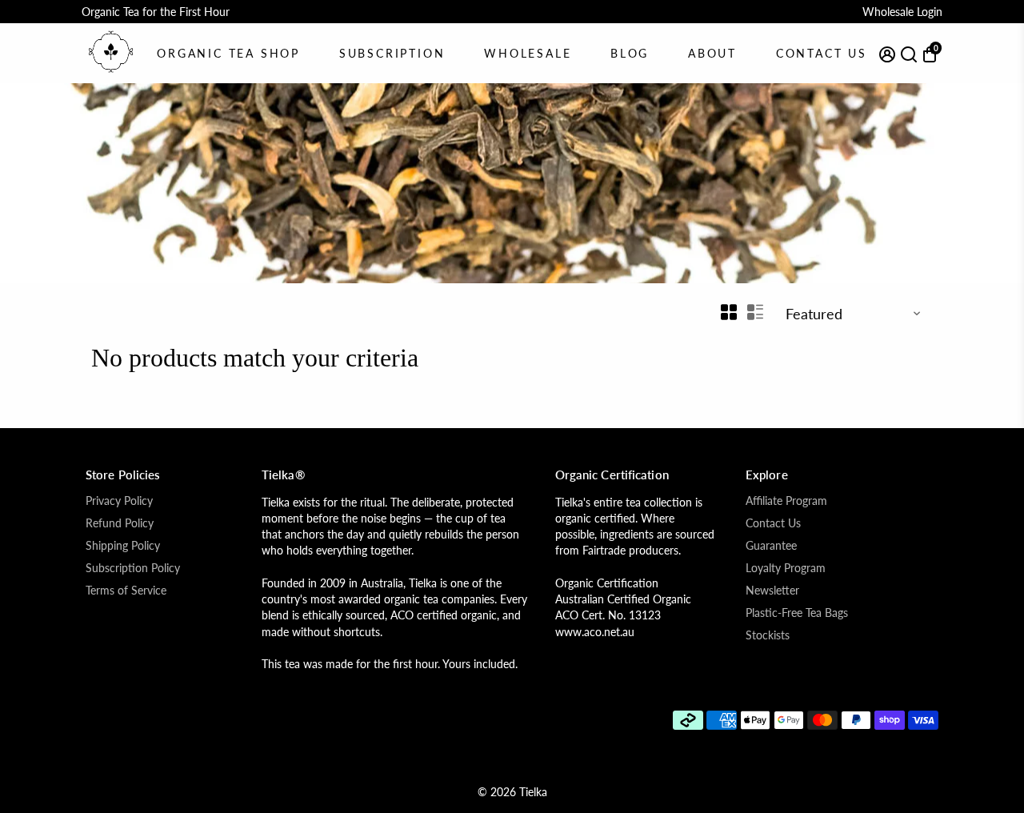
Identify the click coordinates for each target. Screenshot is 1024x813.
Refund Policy (120, 523)
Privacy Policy (119, 501)
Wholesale (527, 53)
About (712, 53)
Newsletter (772, 590)
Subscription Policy (133, 568)
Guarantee (771, 545)
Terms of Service (126, 590)
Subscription (392, 53)
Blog (629, 53)
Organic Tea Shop (228, 53)
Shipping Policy (123, 545)
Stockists (768, 635)
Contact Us (821, 53)
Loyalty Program (786, 568)
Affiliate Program (786, 501)
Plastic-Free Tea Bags (797, 613)
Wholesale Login (902, 11)
